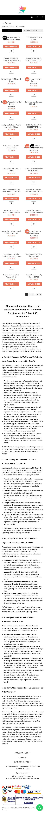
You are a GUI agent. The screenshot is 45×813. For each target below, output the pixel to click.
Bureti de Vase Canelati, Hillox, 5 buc (33, 103)
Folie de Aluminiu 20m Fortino (34, 80)
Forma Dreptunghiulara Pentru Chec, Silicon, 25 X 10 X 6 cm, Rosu (11, 190)
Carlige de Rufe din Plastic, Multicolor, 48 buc (11, 126)
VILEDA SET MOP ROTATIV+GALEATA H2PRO (33, 147)
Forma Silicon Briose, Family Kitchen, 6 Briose (33, 190)
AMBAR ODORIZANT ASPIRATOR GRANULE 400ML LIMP (11, 59)
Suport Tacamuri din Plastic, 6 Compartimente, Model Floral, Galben (11, 255)
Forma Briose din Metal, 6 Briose (11, 170)
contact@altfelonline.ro (24, 776)
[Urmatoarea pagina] (40, 294)
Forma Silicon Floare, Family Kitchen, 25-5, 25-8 (11, 232)
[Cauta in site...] (42, 17)
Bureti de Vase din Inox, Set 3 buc (11, 103)
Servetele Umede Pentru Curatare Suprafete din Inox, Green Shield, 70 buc (11, 38)
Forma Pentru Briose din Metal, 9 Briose (34, 170)
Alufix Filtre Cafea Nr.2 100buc (34, 38)
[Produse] (3, 17)
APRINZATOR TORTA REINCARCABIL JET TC (34, 59)
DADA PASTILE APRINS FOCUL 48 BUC (11, 147)
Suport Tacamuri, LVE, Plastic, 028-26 (34, 255)
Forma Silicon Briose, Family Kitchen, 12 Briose (34, 211)
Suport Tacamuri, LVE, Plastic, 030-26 (11, 276)
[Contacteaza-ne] (31, 17)
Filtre (13, 30)
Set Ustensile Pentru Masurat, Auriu (33, 232)
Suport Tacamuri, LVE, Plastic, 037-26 (34, 276)
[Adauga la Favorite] (11, 51)
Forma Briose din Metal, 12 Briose (11, 80)
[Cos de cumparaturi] (37, 17)
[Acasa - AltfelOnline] (22, 9)
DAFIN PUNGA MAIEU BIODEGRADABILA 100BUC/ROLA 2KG (34, 126)
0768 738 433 (23, 773)
